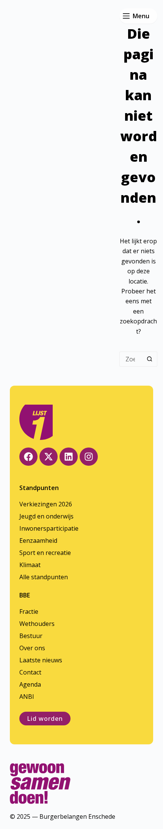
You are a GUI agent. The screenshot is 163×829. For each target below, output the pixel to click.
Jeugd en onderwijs (46, 516)
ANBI (26, 696)
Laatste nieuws (40, 660)
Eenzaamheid (38, 540)
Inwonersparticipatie (48, 528)
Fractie (28, 611)
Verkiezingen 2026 (45, 504)
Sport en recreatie (45, 552)
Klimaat (30, 565)
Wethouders (37, 623)
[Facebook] (28, 457)
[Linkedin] (69, 457)
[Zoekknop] (149, 359)
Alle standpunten (43, 577)
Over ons (32, 648)
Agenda (30, 684)
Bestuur (30, 636)
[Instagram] (89, 457)
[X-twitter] (48, 457)
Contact (30, 672)
